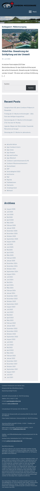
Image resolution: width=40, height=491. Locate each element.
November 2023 (12, 298)
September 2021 (12, 369)
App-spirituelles (12, 155)
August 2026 (11, 209)
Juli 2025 (10, 244)
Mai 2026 (10, 217)
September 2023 (12, 304)
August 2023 (11, 307)
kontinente (10, 174)
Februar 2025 (11, 258)
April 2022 (10, 350)
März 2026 (10, 222)
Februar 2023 (11, 323)
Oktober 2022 (11, 334)
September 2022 (12, 336)
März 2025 (10, 255)
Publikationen (11, 182)
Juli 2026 (10, 212)
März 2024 (10, 288)
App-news (10, 150)
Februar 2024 (11, 290)
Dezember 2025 (12, 231)
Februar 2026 (11, 225)
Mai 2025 (10, 250)
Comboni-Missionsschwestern (17, 163)
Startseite (10, 185)
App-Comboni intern (13, 147)
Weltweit (10, 190)
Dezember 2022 (12, 328)
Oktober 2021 (11, 366)
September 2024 (12, 271)
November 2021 (12, 364)
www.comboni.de (12, 404)
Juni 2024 (10, 279)
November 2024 (12, 266)
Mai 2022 (10, 347)
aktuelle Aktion (12, 144)
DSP (8, 169)
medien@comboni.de (19, 429)
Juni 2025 (10, 247)
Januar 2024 (11, 293)
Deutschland (11, 166)
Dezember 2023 (12, 296)
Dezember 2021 (12, 361)
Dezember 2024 (12, 263)
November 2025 (12, 233)
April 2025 (10, 252)
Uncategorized (12, 188)
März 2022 (10, 353)
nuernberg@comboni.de (13, 401)
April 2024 (10, 285)
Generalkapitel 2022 (13, 171)
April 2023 (10, 317)
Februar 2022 (11, 355)
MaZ (8, 177)
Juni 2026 (10, 214)
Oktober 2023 (11, 301)
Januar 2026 (11, 228)
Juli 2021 (10, 374)
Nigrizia (9, 180)
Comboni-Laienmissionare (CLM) (18, 161)
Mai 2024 (10, 282)
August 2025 (11, 241)
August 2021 (11, 372)
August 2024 (11, 274)
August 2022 (11, 339)
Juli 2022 (10, 342)
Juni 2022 (10, 345)
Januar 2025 (11, 260)
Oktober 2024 (11, 269)
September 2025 (12, 239)
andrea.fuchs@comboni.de (14, 441)
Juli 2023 (10, 309)
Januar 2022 (11, 358)
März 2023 (10, 320)
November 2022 (12, 331)
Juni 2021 (10, 377)
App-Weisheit (11, 158)
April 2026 (10, 220)
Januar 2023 (11, 326)
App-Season (11, 152)
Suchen (6, 84)
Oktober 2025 (11, 236)
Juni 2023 (10, 312)
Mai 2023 (10, 315)
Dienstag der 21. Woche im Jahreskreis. (17, 132)
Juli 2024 (10, 277)
